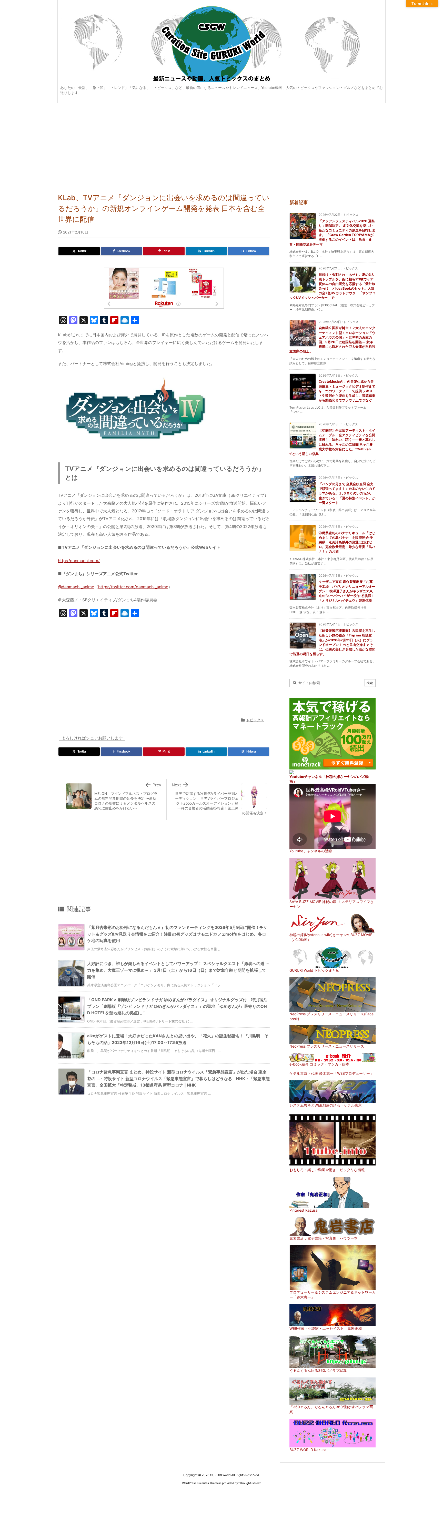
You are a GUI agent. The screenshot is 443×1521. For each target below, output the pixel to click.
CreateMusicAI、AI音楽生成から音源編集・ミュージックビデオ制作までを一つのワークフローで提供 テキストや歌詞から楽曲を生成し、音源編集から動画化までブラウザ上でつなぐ (347, 390)
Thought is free (249, 1483)
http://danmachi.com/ (79, 560)
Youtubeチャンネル (305, 776)
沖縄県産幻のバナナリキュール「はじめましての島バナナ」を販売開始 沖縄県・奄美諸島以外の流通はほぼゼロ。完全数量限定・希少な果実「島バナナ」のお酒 (347, 542)
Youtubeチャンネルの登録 (310, 851)
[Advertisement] (221, 142)
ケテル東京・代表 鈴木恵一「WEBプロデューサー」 (331, 1073)
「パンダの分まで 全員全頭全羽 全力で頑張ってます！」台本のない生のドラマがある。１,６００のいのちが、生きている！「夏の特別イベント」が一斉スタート (347, 493)
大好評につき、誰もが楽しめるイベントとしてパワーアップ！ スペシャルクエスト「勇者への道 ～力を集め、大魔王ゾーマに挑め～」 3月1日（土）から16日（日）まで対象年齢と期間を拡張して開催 (178, 970)
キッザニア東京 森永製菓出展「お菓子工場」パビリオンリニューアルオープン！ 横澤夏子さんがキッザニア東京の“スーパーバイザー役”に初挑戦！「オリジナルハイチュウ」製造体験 (347, 591)
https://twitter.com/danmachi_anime (133, 586)
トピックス (255, 720)
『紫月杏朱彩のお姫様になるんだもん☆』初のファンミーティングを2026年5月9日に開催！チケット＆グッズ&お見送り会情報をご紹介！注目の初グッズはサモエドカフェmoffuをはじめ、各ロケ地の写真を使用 (177, 934)
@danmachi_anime (76, 586)
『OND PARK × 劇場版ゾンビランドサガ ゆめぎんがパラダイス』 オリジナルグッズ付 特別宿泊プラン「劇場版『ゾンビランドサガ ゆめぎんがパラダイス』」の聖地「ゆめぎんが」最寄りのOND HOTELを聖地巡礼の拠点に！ (177, 1006)
